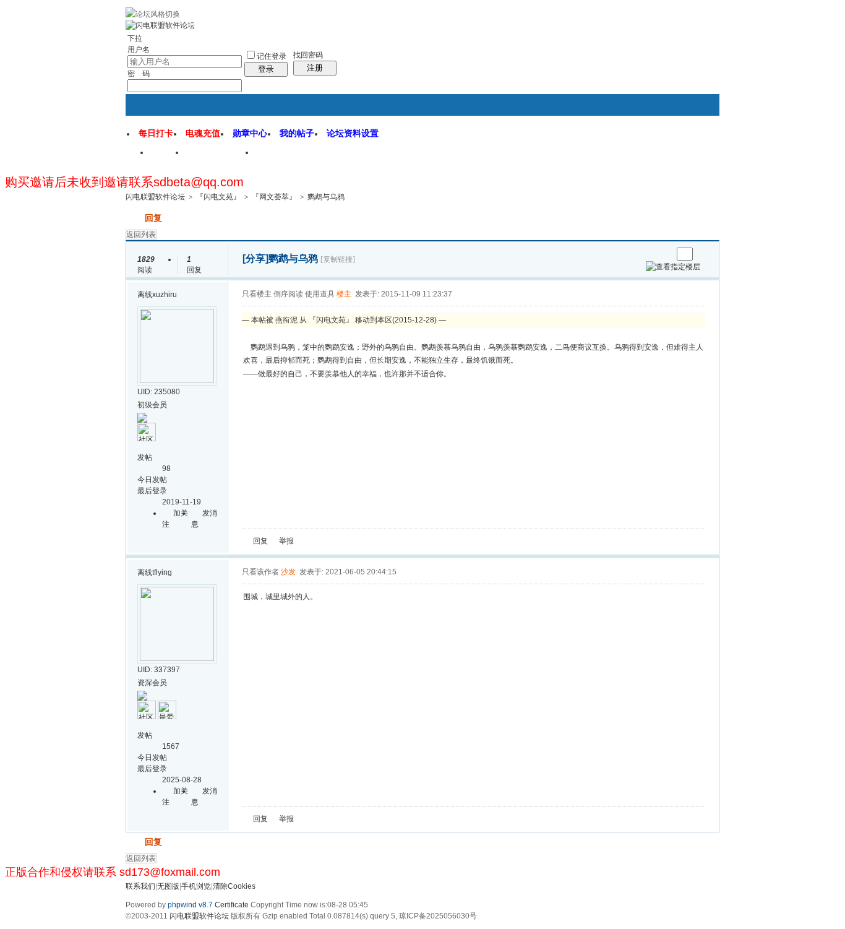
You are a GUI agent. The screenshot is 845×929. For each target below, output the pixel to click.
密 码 (138, 73)
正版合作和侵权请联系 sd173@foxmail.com (112, 872)
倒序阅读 (288, 294)
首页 (167, 157)
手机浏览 (196, 886)
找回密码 (308, 55)
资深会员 (152, 682)
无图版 (168, 886)
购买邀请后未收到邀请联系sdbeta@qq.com (124, 182)
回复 (153, 218)
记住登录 (271, 56)
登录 (266, 69)
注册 (315, 67)
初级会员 (152, 404)
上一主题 (650, 254)
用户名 (138, 49)
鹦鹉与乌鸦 (326, 196)
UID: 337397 (158, 669)
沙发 (288, 572)
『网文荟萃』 (274, 196)
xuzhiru (164, 294)
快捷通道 (686, 147)
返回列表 (141, 234)
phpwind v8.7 (190, 905)
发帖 (134, 218)
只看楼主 (257, 294)
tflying (162, 572)
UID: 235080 (158, 391)
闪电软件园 (285, 157)
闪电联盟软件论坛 (155, 196)
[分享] (255, 258)
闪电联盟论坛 (220, 157)
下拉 (134, 38)
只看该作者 (260, 572)
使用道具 (320, 294)
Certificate (232, 905)
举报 (286, 541)
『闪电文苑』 (218, 196)
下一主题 (662, 254)
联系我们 (140, 886)
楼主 (344, 294)
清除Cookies (234, 886)
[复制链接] (337, 259)
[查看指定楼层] (673, 266)
